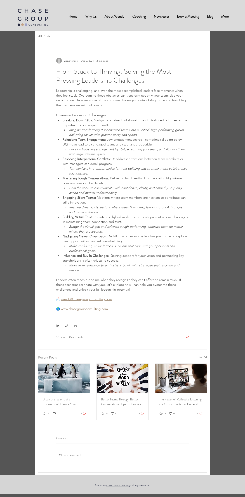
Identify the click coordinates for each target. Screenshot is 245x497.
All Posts (44, 36)
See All (203, 357)
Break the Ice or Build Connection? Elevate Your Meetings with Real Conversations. (59, 401)
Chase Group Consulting (118, 485)
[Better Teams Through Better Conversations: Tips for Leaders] (123, 378)
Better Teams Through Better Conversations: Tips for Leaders (121, 401)
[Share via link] (66, 326)
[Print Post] (75, 326)
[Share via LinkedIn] (58, 326)
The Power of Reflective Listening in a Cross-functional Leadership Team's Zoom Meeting (180, 401)
